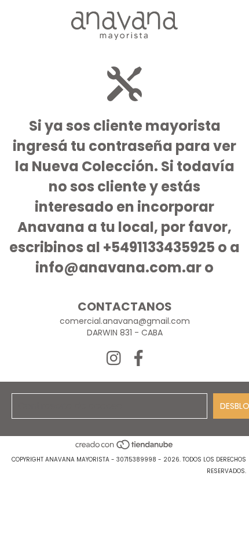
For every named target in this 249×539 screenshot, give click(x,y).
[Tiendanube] (124, 448)
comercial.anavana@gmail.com (125, 321)
